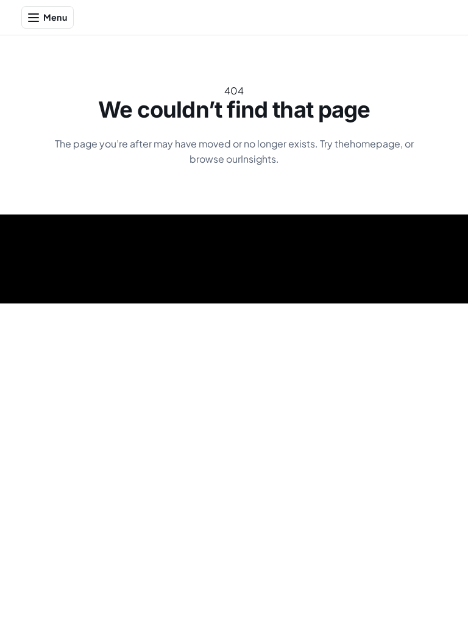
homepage (375, 144)
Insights (258, 159)
